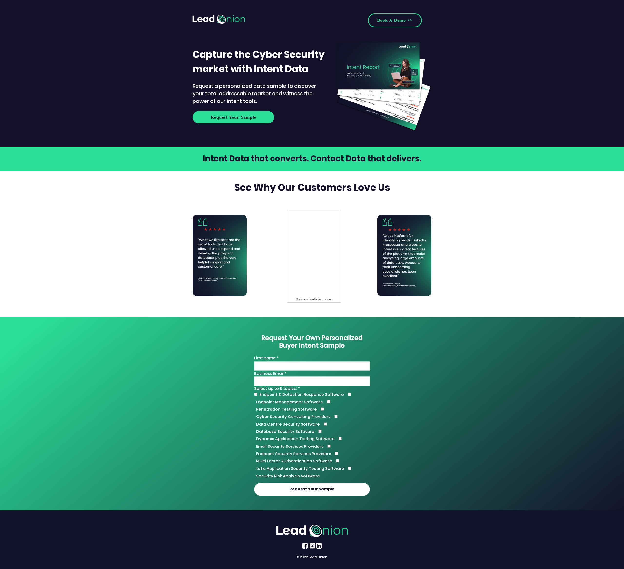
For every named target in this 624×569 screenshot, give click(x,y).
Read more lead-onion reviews (314, 299)
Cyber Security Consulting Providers (293, 416)
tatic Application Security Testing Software (300, 468)
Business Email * (270, 373)
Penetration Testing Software (286, 409)
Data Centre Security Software (288, 424)
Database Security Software (285, 431)
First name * (266, 358)
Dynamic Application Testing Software (295, 439)
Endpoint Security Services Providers (293, 454)
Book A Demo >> (395, 20)
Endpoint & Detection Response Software (301, 394)
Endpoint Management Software (289, 402)
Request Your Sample (233, 117)
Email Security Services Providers (289, 446)
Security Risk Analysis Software (288, 476)
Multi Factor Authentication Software (294, 461)
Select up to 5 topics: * (277, 388)
